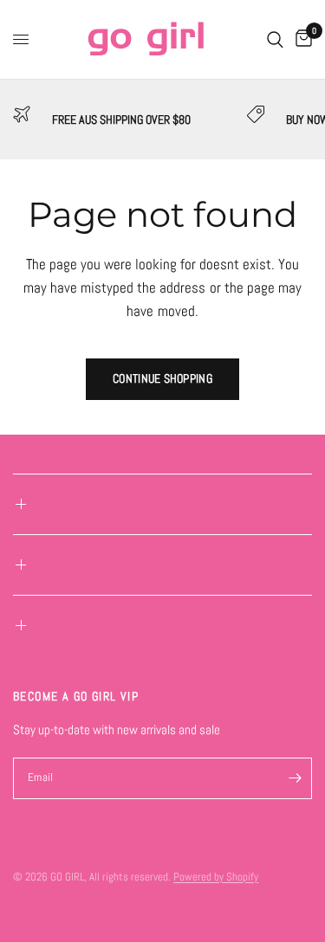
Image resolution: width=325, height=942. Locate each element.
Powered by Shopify (215, 876)
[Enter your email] (294, 778)
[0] (300, 39)
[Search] (275, 39)
